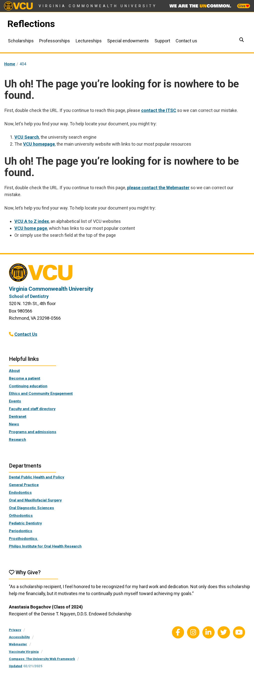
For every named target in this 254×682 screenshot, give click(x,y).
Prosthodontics (23, 538)
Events (15, 401)
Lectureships (89, 40)
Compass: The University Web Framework (42, 659)
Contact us (186, 40)
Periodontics (20, 531)
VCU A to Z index (31, 221)
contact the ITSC (158, 110)
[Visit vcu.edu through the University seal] (127, 274)
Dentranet (17, 416)
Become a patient (24, 378)
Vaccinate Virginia (24, 652)
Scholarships (21, 40)
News (14, 424)
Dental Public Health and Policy (36, 477)
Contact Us (25, 334)
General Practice (24, 485)
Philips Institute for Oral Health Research (45, 546)
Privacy (15, 630)
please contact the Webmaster (158, 187)
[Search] (242, 40)
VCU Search (26, 137)
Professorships (54, 40)
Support (162, 40)
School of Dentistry (29, 296)
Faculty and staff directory (32, 409)
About (14, 370)
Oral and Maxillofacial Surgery (35, 500)
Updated (15, 666)
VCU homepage (39, 144)
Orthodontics (21, 515)
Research (17, 439)
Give (242, 6)
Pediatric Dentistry (25, 523)
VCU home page (30, 228)
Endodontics (20, 492)
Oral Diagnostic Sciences (31, 508)
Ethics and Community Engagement (41, 393)
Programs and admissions (32, 432)
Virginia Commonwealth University (98, 6)
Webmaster (18, 644)
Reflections (31, 24)
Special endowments (128, 40)
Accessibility (19, 637)
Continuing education (28, 386)
